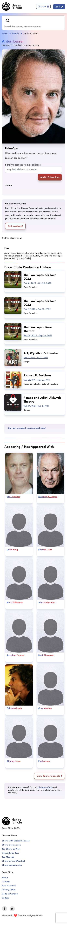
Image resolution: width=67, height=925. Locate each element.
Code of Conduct (10, 894)
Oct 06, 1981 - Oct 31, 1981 (36, 406)
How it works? (9, 886)
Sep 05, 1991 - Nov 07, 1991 (37, 380)
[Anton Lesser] (33, 96)
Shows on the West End (13, 861)
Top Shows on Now (11, 849)
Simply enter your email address (23, 164)
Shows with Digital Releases (16, 841)
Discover (42, 6)
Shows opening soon (12, 865)
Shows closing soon (11, 845)
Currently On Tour (10, 853)
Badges (5, 898)
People (15, 33)
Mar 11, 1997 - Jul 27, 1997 (36, 358)
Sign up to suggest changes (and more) (27, 428)
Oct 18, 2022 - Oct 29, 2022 (37, 283)
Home (4, 33)
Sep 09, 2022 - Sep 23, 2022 (38, 336)
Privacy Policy (8, 890)
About (5, 878)
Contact (6, 882)
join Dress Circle (45, 787)
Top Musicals (8, 857)
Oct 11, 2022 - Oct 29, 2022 (37, 309)
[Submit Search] (8, 20)
